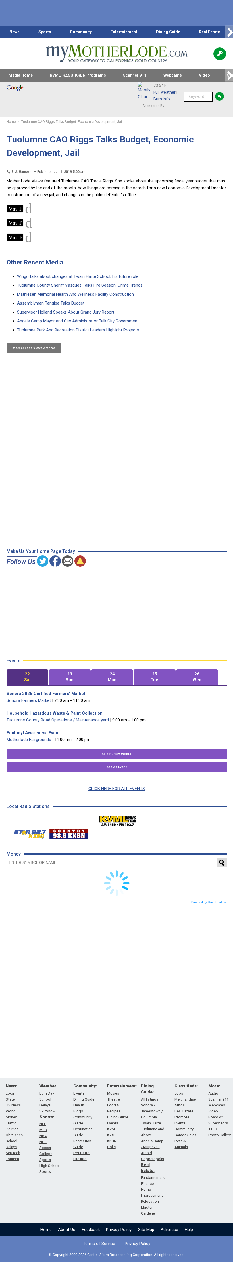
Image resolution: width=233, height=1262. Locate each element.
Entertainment (124, 32)
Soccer (45, 1148)
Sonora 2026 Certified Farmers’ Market (46, 693)
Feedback (91, 1229)
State (10, 1099)
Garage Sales (185, 1135)
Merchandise (185, 1099)
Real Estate (209, 32)
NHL (43, 1142)
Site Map (146, 1229)
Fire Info (80, 1159)
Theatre (113, 1099)
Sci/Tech (13, 1153)
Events (78, 1093)
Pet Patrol (81, 1153)
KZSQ (112, 1135)
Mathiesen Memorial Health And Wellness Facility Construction (75, 294)
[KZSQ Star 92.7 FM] (27, 832)
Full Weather (164, 92)
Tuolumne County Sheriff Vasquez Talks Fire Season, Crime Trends (80, 285)
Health (78, 1105)
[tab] (27, 677)
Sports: (46, 1117)
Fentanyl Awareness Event (33, 732)
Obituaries (14, 1135)
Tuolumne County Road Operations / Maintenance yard (58, 720)
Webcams (172, 75)
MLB (43, 1130)
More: (214, 1086)
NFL (42, 1124)
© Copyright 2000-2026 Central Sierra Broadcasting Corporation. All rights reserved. (116, 1255)
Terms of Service (99, 1243)
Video (204, 75)
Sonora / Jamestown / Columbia (152, 1111)
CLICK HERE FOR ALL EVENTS (116, 788)
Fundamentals (153, 1177)
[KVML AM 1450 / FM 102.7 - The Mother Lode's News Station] (117, 819)
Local (10, 1093)
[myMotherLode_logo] (116, 54)
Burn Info (161, 99)
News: (11, 1086)
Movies (113, 1093)
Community (81, 32)
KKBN (111, 1141)
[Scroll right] (229, 32)
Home (46, 1229)
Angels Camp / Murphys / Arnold (152, 1147)
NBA (43, 1136)
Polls (111, 1147)
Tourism (12, 1159)
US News (13, 1105)
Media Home (21, 75)
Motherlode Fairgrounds (29, 739)
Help (189, 1229)
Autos (179, 1105)
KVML (112, 1129)
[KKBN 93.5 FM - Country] (68, 832)
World (11, 1111)
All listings (149, 1099)
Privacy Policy (119, 1229)
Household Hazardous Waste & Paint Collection (55, 713)
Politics (12, 1129)
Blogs (78, 1111)
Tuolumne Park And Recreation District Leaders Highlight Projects (78, 330)
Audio (213, 1093)
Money (11, 1117)
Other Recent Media (35, 262)
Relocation (150, 1201)
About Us (66, 1229)
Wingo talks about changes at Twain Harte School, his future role (77, 276)
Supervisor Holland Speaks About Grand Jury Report (65, 312)
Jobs (178, 1093)
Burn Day (46, 1093)
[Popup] (219, 53)
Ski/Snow (47, 1111)
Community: (85, 1086)
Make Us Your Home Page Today (41, 551)
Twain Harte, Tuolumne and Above (152, 1129)
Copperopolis (152, 1159)
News (14, 32)
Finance (147, 1183)
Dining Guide (168, 32)
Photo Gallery (219, 1135)
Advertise (169, 1229)
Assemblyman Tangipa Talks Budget (50, 303)
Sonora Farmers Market (29, 700)
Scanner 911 (134, 75)
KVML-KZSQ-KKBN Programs (78, 75)
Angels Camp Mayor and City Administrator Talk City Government (78, 321)
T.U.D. (213, 1129)
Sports (44, 32)
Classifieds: (186, 1086)
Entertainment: (122, 1086)
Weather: (48, 1086)
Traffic (11, 1123)
